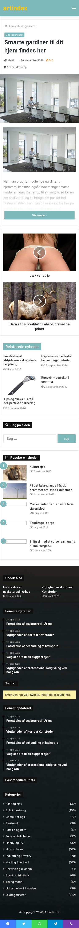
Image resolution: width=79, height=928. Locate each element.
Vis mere (38, 215)
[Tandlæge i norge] (15, 528)
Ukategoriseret (27, 26)
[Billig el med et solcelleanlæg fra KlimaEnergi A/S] (15, 547)
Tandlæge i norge (42, 523)
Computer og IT (16, 816)
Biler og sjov (14, 803)
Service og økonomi (19, 869)
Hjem (11, 26)
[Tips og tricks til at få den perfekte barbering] (20, 385)
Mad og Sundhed (17, 862)
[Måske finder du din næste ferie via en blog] (15, 510)
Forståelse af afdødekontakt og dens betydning (19, 360)
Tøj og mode (14, 882)
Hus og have (14, 849)
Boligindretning (16, 810)
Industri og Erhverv (18, 856)
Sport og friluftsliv (18, 875)
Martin (11, 60)
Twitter (10, 683)
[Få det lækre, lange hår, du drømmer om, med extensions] (15, 491)
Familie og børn (16, 829)
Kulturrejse (37, 467)
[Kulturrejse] (15, 472)
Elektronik (12, 823)
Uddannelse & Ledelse (21, 888)
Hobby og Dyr (15, 842)
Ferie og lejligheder (18, 836)
